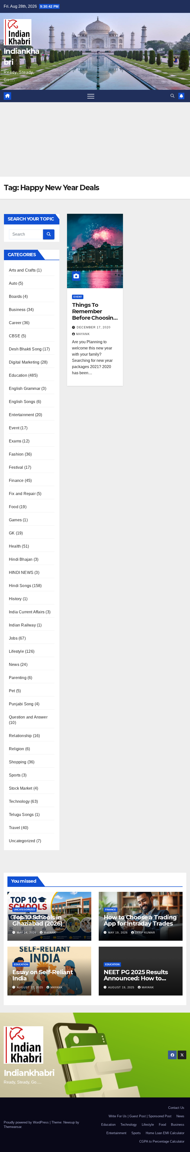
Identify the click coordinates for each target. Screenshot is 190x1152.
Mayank (83, 334)
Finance (16, 480)
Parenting (17, 678)
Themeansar (12, 1127)
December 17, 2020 (94, 327)
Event (14, 428)
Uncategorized (22, 841)
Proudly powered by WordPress (27, 1122)
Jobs (13, 638)
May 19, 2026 (118, 932)
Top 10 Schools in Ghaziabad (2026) (37, 920)
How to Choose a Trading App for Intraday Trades (140, 920)
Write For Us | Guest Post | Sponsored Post (140, 1116)
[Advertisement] (95, 139)
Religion (16, 749)
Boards (15, 296)
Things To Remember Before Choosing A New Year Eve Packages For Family (94, 321)
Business (17, 310)
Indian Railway (22, 625)
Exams (15, 441)
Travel (14, 828)
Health (15, 546)
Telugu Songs (21, 814)
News (14, 664)
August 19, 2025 (121, 987)
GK (12, 533)
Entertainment (21, 415)
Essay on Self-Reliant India (42, 975)
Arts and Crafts (22, 270)
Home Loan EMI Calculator (165, 1133)
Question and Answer (28, 717)
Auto (13, 283)
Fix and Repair (22, 494)
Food (13, 507)
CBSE (14, 336)
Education (18, 375)
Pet (12, 691)
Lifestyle (16, 651)
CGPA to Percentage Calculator (161, 1141)
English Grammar (24, 388)
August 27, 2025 (30, 987)
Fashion (16, 454)
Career (15, 323)
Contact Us (176, 1108)
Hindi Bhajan (20, 559)
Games (15, 520)
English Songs (22, 402)
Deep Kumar (145, 932)
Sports (15, 775)
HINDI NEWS (21, 572)
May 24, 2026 (27, 932)
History (15, 599)
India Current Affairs (27, 612)
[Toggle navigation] (90, 96)
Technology (19, 801)
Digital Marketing (24, 362)
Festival (16, 467)
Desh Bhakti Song (25, 349)
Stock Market (20, 788)
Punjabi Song (21, 704)
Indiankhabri (29, 1073)
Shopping (17, 762)
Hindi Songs (20, 586)
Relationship (20, 736)
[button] (172, 96)
